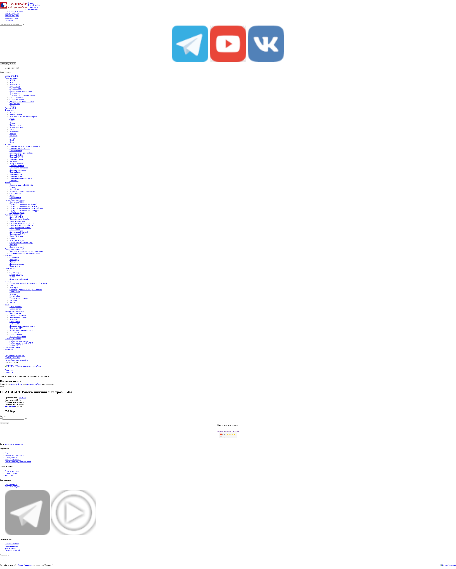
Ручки (12, 119)
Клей (7, 305)
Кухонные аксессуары (14, 215)
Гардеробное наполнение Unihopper (24, 211)
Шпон (12, 196)
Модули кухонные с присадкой (22, 191)
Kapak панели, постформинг (21, 91)
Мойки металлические (19, 341)
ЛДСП (12, 80)
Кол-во (3, 416)
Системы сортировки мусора (21, 243)
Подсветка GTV (16, 328)
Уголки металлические (19, 298)
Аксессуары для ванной (14, 249)
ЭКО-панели (15, 104)
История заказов (11, 546)
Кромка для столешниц (19, 168)
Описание (9, 370)
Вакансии (9, 349)
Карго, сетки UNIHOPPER (20, 228)
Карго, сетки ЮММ (18, 221)
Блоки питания (16, 334)
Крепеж (8, 281)
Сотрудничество (11, 457)
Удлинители (14, 332)
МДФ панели (15, 87)
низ (22, 444)
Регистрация (33, 7)
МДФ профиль (15, 89)
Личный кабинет (12, 544)
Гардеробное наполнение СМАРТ (23, 206)
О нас (7, 453)
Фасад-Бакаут (15, 189)
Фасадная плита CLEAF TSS (21, 185)
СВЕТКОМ (14, 324)
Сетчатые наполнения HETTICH (23, 223)
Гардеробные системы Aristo (16, 360)
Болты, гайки (15, 296)
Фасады (8, 183)
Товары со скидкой (12, 487)
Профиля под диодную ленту (21, 330)
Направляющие (16, 114)
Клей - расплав (16, 307)
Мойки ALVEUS (16, 345)
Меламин (13, 161)
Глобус (12, 277)
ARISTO (22, 398)
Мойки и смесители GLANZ (21, 343)
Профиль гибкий (16, 164)
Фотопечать (14, 258)
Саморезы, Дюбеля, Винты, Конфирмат (26, 290)
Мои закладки (10, 548)
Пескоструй (14, 260)
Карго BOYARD (16, 217)
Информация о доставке (14, 455)
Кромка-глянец (16, 151)
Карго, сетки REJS (17, 234)
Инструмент (10, 268)
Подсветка (14, 320)
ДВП (12, 82)
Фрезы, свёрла (15, 273)
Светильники (15, 322)
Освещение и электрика (14, 311)
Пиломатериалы (11, 78)
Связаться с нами (12, 471)
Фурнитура (9, 110)
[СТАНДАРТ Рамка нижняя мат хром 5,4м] (23, 366)
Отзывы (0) (9, 372)
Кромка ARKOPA (17, 166)
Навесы (13, 134)
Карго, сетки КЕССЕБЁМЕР (21, 225)
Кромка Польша (16, 176)
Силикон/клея (15, 309)
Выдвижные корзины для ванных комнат (26, 251)
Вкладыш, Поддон (17, 240)
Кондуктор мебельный (19, 279)
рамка (17, 444)
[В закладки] (1, 386)
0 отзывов (221, 431)
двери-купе (9, 444)
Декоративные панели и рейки (22, 102)
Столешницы (15, 93)
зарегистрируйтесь (33, 384)
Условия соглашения (13, 460)
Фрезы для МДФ (16, 275)
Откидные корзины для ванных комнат (25, 253)
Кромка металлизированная (21, 178)
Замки (12, 129)
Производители (11, 485)
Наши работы (15, 266)
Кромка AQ (14, 181)
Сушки (12, 238)
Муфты (12, 302)
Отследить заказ (16, 11)
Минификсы (15, 292)
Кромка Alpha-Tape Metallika (21, 153)
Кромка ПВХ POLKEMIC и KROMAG (25, 146)
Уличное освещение (18, 337)
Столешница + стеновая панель (22, 95)
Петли (12, 112)
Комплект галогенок (18, 315)
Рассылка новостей (12, 550)
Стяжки (13, 294)
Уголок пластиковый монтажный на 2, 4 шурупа (29, 283)
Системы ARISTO (17, 202)
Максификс (14, 287)
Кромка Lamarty (16, 172)
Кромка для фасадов (18, 170)
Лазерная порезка (17, 264)
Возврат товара (11, 473)
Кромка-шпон (15, 198)
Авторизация (33, 9)
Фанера (13, 106)
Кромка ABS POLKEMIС (20, 149)
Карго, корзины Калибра (20, 219)
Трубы (12, 138)
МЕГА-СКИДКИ (12, 76)
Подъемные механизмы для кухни (23, 117)
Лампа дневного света (19, 317)
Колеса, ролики (16, 125)
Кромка (8, 144)
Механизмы (14, 131)
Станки (13, 270)
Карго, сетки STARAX (19, 232)
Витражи (8, 255)
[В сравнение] (3, 386)
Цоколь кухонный (17, 247)
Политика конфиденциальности (18, 462)
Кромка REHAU (16, 157)
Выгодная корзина (12, 347)
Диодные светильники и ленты (22, 326)
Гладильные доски (17, 213)
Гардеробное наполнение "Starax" (23, 204)
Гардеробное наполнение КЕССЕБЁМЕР (26, 208)
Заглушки (13, 300)
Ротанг (12, 187)
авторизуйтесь (16, 384)
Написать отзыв (232, 431)
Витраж (13, 262)
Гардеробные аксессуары (15, 200)
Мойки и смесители (13, 339)
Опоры (12, 123)
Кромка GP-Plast (16, 159)
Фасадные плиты (16, 97)
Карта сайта (9, 475)
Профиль (13, 140)
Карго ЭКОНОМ (16, 236)
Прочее (12, 142)
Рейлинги (13, 136)
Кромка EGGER (16, 155)
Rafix (12, 285)
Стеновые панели (17, 99)
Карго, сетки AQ (16, 230)
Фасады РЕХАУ (16, 193)
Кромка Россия (16, 174)
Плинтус (13, 245)
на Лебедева (10, 406)
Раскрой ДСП (10, 108)
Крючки (13, 121)
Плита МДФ (15, 84)
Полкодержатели (16, 127)
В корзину (4, 423)
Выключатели (15, 313)
